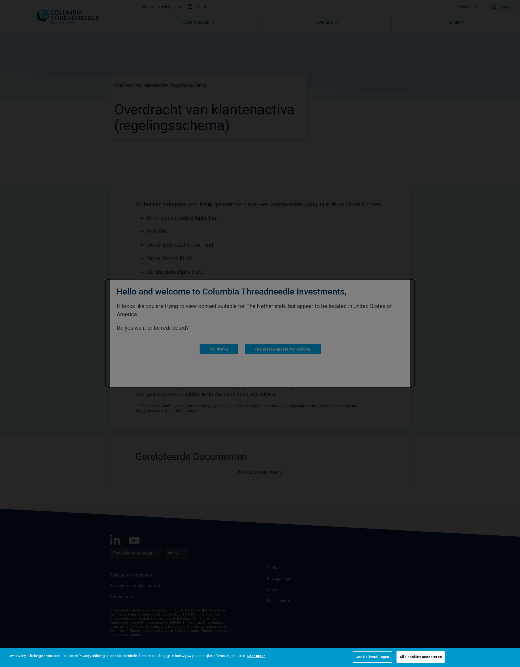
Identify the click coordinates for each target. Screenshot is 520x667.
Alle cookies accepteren (420, 657)
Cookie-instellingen (372, 657)
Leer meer (256, 656)
